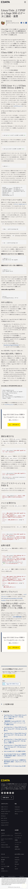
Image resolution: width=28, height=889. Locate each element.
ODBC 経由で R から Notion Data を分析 (15, 766)
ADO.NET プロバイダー (5, 811)
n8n (15, 866)
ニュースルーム (18, 837)
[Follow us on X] (23, 23)
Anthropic (17, 857)
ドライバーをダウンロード (20, 204)
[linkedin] (2, 793)
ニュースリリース (18, 835)
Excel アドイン (4, 820)
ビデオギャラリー (4, 871)
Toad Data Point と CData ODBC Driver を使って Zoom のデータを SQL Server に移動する (15, 735)
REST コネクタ (4, 818)
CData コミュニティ (5, 857)
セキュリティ (22, 876)
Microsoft (17, 864)
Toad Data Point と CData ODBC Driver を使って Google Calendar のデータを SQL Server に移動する (15, 741)
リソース (3, 864)
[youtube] (7, 793)
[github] (10, 793)
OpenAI (16, 868)
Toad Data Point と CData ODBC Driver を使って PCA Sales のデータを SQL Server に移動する (15, 747)
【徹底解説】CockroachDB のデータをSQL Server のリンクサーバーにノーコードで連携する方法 (15, 722)
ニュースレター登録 (5, 866)
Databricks (17, 859)
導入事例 (3, 859)
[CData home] (6, 2)
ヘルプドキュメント (17, 106)
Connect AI (17, 809)
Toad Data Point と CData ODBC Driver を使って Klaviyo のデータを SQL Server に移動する (15, 728)
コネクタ (3, 833)
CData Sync (17, 807)
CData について (18, 833)
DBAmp (16, 813)
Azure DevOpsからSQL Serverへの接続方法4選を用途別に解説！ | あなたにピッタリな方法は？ (15, 755)
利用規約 (2, 876)
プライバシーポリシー (12, 876)
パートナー (3, 842)
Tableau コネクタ (4, 825)
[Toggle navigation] (25, 2)
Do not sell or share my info (14, 887)
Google (16, 862)
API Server (3, 816)
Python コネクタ (4, 813)
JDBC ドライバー (4, 809)
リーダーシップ (18, 842)
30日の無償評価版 (17, 617)
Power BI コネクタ (5, 822)
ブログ (2, 862)
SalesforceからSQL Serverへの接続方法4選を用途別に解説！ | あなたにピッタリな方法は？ (15, 761)
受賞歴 (16, 840)
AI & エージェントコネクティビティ (7, 839)
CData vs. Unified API (5, 847)
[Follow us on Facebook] (21, 23)
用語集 (2, 868)
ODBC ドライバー (4, 807)
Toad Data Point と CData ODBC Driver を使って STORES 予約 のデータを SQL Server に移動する (15, 716)
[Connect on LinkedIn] (26, 23)
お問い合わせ (6, 797)
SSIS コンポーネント (19, 811)
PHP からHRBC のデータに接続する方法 (14, 751)
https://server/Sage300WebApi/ (11, 345)
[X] (5, 793)
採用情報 (16, 847)
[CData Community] (13, 793)
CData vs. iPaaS (4, 844)
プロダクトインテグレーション (7, 836)
